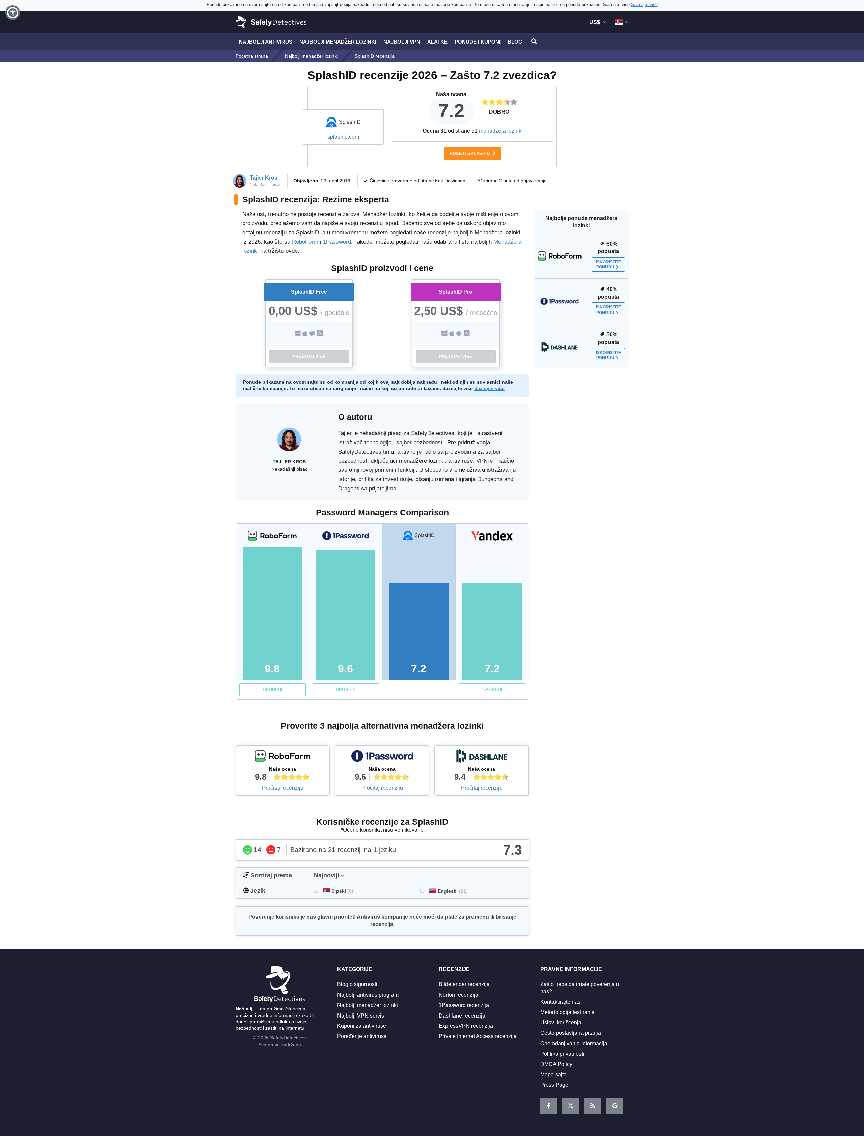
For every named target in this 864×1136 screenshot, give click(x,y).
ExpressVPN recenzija (466, 1026)
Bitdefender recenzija (464, 984)
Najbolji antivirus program (368, 995)
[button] (13, 13)
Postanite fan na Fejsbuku (548, 1106)
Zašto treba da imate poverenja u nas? (579, 987)
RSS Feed (592, 1106)
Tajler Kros (263, 178)
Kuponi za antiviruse (361, 1026)
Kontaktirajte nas (560, 1002)
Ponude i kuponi (478, 42)
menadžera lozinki (501, 131)
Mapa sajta (553, 1074)
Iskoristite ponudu (608, 264)
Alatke (437, 42)
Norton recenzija (458, 995)
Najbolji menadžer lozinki (337, 42)
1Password (337, 242)
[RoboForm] (283, 757)
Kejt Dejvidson (450, 180)
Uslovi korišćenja (561, 1022)
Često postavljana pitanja (570, 1033)
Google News (614, 1106)
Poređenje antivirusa (362, 1036)
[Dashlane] (481, 757)
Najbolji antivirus (265, 42)
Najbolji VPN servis (360, 1016)
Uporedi (272, 689)
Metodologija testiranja (567, 1012)
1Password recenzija (464, 1005)
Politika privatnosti (562, 1054)
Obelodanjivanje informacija (574, 1043)
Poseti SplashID (470, 153)
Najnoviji (326, 875)
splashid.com (343, 137)
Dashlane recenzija (462, 1016)
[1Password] (382, 757)
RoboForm (305, 242)
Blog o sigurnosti (357, 984)
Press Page (554, 1085)
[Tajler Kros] (289, 443)
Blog (515, 42)
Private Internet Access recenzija (478, 1036)
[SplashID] (343, 123)
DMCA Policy (556, 1064)
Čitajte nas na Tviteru (570, 1106)
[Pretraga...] (533, 41)
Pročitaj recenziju (282, 788)
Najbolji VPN (401, 42)
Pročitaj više (309, 356)
